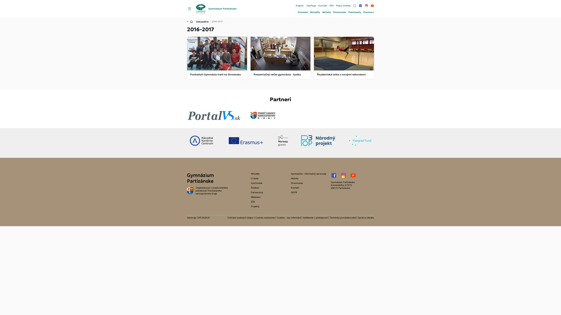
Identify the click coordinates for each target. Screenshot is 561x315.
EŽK (253, 201)
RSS (332, 5)
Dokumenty (354, 12)
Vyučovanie (256, 183)
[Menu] (189, 8)
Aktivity (326, 12)
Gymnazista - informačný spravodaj (308, 173)
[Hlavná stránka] (191, 21)
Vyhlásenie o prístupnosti (315, 217)
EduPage (311, 5)
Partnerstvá (257, 192)
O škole (255, 178)
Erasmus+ (368, 12)
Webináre (255, 197)
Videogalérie (202, 21)
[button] (355, 5)
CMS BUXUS (203, 217)
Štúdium (255, 187)
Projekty (255, 206)
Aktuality (315, 12)
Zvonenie (303, 12)
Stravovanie (339, 12)
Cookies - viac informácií (289, 217)
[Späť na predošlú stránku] (188, 21)
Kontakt (322, 5)
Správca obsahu (366, 217)
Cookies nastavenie (265, 217)
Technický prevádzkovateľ (343, 217)
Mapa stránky (343, 5)
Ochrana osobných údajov (240, 217)
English (300, 5)
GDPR (294, 192)
